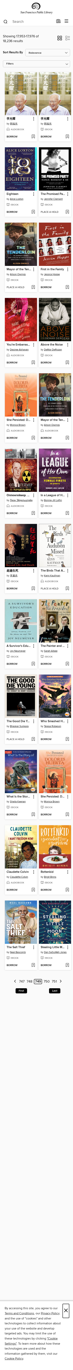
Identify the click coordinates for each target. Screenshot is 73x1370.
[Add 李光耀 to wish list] (33, 136)
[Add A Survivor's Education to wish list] (33, 664)
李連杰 (14, 575)
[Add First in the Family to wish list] (67, 287)
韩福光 (14, 123)
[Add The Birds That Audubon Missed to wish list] (67, 588)
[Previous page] (15, 981)
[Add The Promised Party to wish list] (67, 212)
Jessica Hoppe (52, 274)
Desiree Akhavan (19, 349)
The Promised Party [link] (53, 194)
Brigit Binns (50, 877)
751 (54, 981)
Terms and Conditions (19, 1313)
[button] (59, 39)
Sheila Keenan (18, 801)
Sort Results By (13, 52)
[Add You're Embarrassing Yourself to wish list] (33, 362)
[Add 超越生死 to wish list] (33, 588)
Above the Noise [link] (52, 345)
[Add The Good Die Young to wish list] (33, 739)
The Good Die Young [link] (19, 721)
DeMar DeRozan (53, 349)
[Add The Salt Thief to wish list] (33, 965)
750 (47, 981)
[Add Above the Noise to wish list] (67, 362)
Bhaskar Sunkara (19, 726)
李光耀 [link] (11, 119)
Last (54, 991)
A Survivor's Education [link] (19, 646)
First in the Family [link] (52, 269)
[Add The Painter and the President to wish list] (67, 664)
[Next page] (60, 981)
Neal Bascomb (18, 952)
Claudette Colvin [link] (18, 872)
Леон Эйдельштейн (21, 500)
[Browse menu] (66, 21)
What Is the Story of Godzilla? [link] (19, 796)
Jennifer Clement (53, 199)
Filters (10, 63)
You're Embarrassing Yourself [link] (19, 345)
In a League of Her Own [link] (53, 495)
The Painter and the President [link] (53, 646)
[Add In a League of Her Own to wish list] (67, 513)
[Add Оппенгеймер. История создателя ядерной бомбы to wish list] (33, 513)
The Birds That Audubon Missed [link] (53, 571)
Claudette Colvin (19, 877)
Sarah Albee (50, 651)
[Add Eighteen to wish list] (33, 212)
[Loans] (58, 22)
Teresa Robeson (52, 726)
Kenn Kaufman (52, 575)
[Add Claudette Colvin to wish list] (33, 890)
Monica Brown (18, 425)
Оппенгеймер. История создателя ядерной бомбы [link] (19, 495)
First (21, 991)
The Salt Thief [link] (16, 947)
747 (22, 981)
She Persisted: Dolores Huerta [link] (19, 420)
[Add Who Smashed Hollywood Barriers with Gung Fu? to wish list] (67, 739)
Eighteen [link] (12, 194)
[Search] (5, 21)
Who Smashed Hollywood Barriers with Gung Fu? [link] (53, 721)
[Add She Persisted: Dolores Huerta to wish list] (33, 438)
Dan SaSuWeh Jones (55, 952)
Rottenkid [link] (47, 872)
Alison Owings (18, 274)
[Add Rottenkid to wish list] (67, 890)
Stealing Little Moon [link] (53, 947)
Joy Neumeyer (18, 651)
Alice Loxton (16, 199)
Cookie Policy (14, 1359)
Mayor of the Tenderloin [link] (19, 269)
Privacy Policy (50, 1313)
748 (29, 981)
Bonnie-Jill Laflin (53, 500)
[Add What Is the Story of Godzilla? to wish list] (33, 814)
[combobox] (28, 21)
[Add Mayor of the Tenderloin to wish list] (33, 287)
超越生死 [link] (12, 571)
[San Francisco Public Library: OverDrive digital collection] (36, 8)
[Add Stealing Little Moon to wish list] (67, 965)
